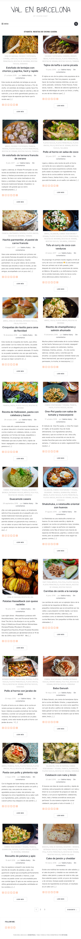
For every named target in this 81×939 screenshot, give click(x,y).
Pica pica (23, 323)
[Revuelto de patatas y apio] (20, 834)
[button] (5, 23)
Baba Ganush (60, 688)
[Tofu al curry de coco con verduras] (61, 220)
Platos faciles (24, 59)
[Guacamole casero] (20, 477)
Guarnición (65, 492)
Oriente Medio (55, 682)
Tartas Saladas (67, 854)
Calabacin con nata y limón (60, 775)
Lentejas (14, 59)
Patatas (5, 149)
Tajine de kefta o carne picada (61, 65)
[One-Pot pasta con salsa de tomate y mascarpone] (61, 392)
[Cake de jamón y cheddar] (61, 834)
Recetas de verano (50, 61)
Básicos (45, 847)
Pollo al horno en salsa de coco (60, 151)
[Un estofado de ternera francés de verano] (20, 131)
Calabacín (54, 234)
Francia (32, 146)
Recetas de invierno (22, 61)
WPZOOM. (65, 935)
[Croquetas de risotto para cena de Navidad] (20, 308)
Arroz (7, 146)
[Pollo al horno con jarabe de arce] (20, 666)
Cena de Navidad (11, 56)
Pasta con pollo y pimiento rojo (20, 772)
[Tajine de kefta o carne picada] (61, 44)
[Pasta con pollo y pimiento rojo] (20, 753)
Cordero (66, 56)
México (27, 492)
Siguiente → (72, 909)
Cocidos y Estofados (27, 56)
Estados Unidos (8, 679)
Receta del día (27, 597)
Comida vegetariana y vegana (57, 405)
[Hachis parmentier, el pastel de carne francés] (20, 220)
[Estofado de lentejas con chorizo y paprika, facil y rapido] (20, 44)
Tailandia (64, 148)
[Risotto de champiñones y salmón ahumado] (61, 307)
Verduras (24, 64)
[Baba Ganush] (61, 666)
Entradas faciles (30, 321)
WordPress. (32, 935)
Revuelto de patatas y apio (20, 856)
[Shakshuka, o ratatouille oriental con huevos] (61, 477)
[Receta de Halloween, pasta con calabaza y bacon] (20, 392)
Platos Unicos (32, 233)
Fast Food (47, 582)
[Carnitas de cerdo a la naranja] (61, 569)
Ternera (75, 61)
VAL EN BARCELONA (40, 10)
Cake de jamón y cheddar (60, 858)
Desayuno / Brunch (52, 492)
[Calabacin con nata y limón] (61, 753)
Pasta (12, 405)
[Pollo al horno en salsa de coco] (61, 130)
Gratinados (14, 233)
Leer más (20, 111)
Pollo (52, 145)
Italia (16, 323)
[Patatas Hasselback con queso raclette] (20, 577)
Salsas (70, 408)
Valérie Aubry (27, 75)
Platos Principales (70, 59)
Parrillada (20, 679)
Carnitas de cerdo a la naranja (61, 591)
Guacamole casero (20, 499)
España (6, 59)
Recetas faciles (65, 61)
